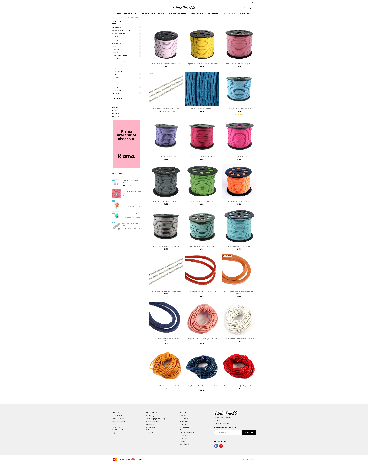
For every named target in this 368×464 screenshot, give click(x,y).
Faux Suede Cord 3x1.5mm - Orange (238, 201)
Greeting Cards (214, 13)
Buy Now (166, 57)
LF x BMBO (183, 438)
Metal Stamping (130, 13)
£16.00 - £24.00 (116, 110)
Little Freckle (184, 419)
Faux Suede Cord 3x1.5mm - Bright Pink (238, 156)
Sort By (238, 22)
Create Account (243, 2)
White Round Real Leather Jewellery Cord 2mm (239, 339)
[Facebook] (216, 446)
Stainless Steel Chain (121, 62)
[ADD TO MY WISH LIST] (179, 36)
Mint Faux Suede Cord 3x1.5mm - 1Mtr (202, 246)
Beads (115, 46)
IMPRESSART (184, 416)
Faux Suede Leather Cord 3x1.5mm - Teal (202, 109)
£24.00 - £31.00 (116, 113)
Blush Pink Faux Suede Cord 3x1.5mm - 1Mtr (165, 64)
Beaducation (184, 421)
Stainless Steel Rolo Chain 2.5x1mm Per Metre (166, 291)
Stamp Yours (184, 435)
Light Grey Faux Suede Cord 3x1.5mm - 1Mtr (166, 246)
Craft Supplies (229, 13)
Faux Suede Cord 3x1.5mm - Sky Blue (239, 109)
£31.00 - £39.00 (116, 116)
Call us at (217, 420)
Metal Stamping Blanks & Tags (152, 13)
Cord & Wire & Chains (120, 55)
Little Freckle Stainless (187, 433)
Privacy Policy (116, 427)
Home (119, 13)
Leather (117, 74)
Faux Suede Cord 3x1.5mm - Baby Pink (238, 64)
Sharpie (182, 441)
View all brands (184, 444)
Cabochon (116, 49)
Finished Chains (119, 59)
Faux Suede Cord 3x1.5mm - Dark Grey (165, 201)
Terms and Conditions (119, 421)
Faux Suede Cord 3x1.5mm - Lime (202, 201)
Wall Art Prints (197, 13)
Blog (113, 433)
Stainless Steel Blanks (177, 13)
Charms (115, 52)
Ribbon (117, 77)
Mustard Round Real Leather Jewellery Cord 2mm (166, 386)
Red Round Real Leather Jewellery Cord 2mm (238, 386)
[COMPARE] (179, 33)
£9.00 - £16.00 (116, 107)
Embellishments (118, 84)
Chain (116, 65)
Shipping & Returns (118, 419)
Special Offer (245, 13)
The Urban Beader (186, 427)
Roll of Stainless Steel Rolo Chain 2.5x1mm (166, 109)
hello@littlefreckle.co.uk (221, 423)
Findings (115, 87)
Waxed (117, 81)
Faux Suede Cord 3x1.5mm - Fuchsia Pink (202, 156)
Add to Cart (165, 53)
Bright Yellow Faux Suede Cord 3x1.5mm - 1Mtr (202, 64)
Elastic (116, 68)
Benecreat (183, 430)
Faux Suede (118, 71)
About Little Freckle (118, 430)
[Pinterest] (221, 446)
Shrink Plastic (117, 90)
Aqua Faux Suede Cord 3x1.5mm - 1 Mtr (239, 246)
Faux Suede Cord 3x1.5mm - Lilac (166, 156)
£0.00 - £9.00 (116, 104)
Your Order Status (117, 416)
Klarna (114, 424)
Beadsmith (183, 424)
